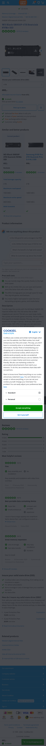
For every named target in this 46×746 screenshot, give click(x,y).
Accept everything (23, 408)
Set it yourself (23, 415)
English (35, 332)
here (22, 377)
